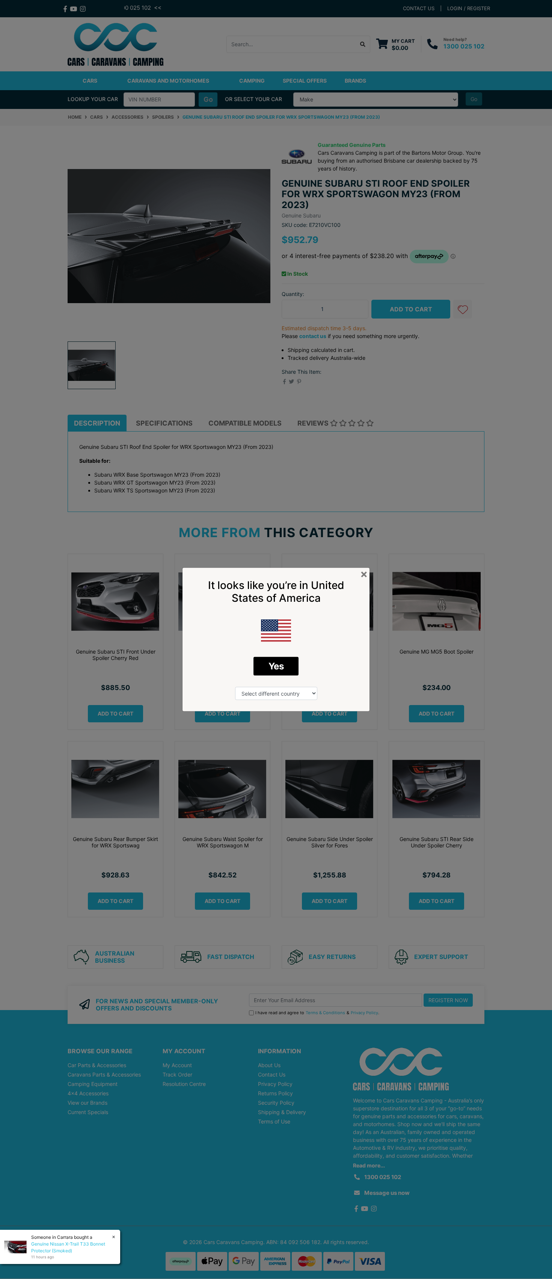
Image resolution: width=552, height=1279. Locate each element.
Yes (276, 666)
